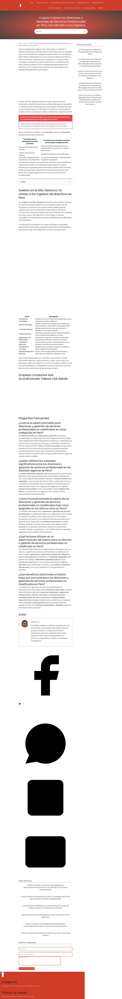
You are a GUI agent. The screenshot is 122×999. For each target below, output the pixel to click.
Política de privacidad (8, 996)
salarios (30, 986)
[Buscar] (84, 30)
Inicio (32, 3)
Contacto (31, 996)
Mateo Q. (35, 621)
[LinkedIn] (45, 824)
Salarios (100, 8)
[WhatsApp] (45, 770)
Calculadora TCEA (83, 3)
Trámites (37, 986)
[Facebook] (45, 702)
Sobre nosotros (22, 996)
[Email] (45, 878)
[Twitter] (32, 716)
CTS (13, 986)
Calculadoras (5, 986)
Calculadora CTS (42, 3)
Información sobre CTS (72, 8)
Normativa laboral (89, 8)
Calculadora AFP (97, 3)
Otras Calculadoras (54, 8)
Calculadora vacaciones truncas (62, 3)
